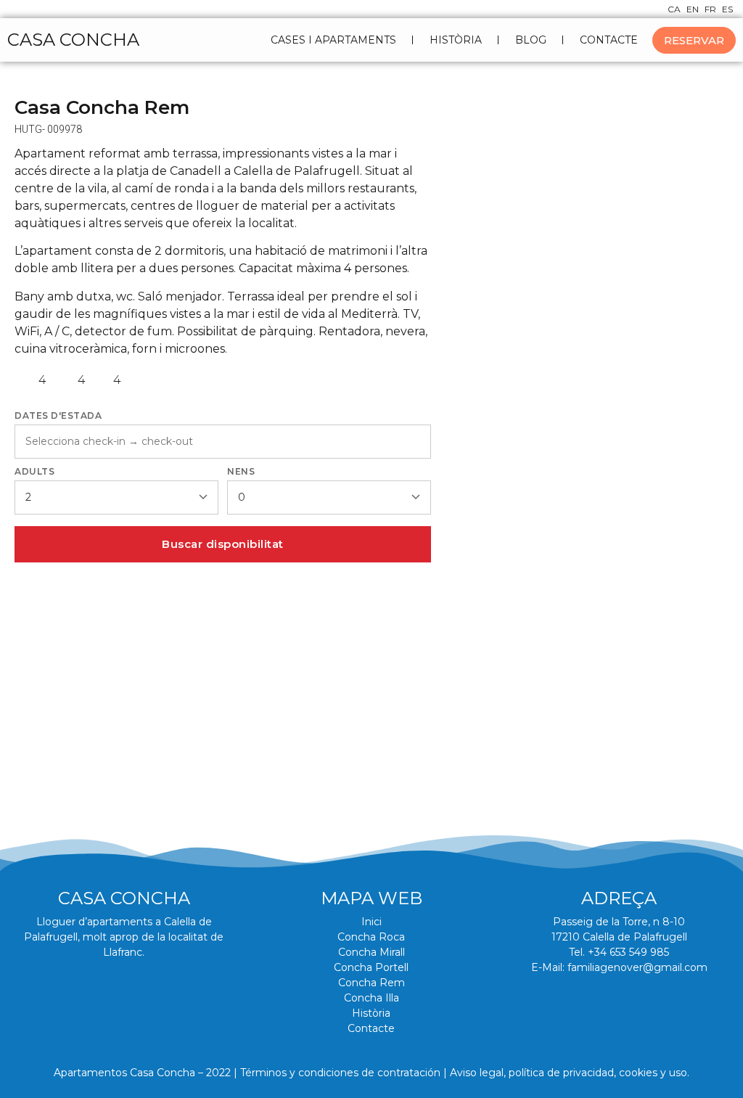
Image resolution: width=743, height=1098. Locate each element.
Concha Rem (371, 982)
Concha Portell (371, 967)
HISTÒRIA (456, 39)
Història (371, 1013)
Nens (241, 471)
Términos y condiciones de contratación (340, 1072)
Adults (34, 471)
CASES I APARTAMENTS (333, 39)
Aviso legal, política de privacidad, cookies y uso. (569, 1072)
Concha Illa (371, 997)
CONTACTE (609, 39)
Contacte (371, 1028)
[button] (31, 662)
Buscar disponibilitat (223, 544)
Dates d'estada (58, 415)
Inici (371, 921)
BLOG (530, 39)
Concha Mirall (371, 952)
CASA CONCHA (73, 39)
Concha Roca (371, 936)
